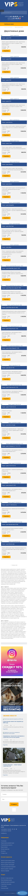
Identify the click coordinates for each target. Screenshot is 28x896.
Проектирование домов (6, 880)
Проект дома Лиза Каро (8, 226)
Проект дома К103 (6, 38)
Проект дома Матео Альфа (8, 425)
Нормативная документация (7, 843)
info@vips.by (4, 833)
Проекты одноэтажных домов (8, 860)
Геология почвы (4, 888)
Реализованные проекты (6, 845)
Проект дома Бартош (7, 122)
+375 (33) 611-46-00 (6, 831)
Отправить (14, 804)
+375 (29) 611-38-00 (6, 829)
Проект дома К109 (6, 80)
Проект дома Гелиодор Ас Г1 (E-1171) (11, 446)
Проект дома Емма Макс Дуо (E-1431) (11, 268)
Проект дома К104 (6, 59)
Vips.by (12, 893)
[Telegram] (22, 16)
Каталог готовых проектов (7, 878)
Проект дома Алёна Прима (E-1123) (10, 348)
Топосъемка (4, 886)
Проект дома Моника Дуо (8, 544)
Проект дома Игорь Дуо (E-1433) (10, 307)
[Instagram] (14, 810)
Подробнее (5, 729)
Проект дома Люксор (7, 164)
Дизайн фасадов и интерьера (8, 882)
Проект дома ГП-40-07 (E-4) (9, 407)
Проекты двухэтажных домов (7, 862)
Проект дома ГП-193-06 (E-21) (9, 504)
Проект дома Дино (6, 247)
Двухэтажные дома (19, 27)
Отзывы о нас (4, 853)
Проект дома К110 (6, 101)
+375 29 (10, 16)
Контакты (3, 851)
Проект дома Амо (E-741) (8, 367)
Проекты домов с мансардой (7, 864)
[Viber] (19, 16)
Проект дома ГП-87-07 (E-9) (9, 465)
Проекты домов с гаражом (7, 868)
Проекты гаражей (5, 870)
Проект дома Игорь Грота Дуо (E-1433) (11, 288)
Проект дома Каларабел (8, 205)
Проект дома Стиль (7, 143)
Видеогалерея (4, 847)
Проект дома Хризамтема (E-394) (10, 524)
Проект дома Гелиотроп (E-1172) (10, 387)
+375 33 (13, 18)
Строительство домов (6, 884)
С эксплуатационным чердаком (8, 866)
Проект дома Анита (7, 184)
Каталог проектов (8, 27)
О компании (3, 841)
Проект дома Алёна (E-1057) (9, 485)
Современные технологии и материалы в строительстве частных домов (13, 736)
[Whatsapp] (20, 16)
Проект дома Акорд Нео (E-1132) (10, 328)
